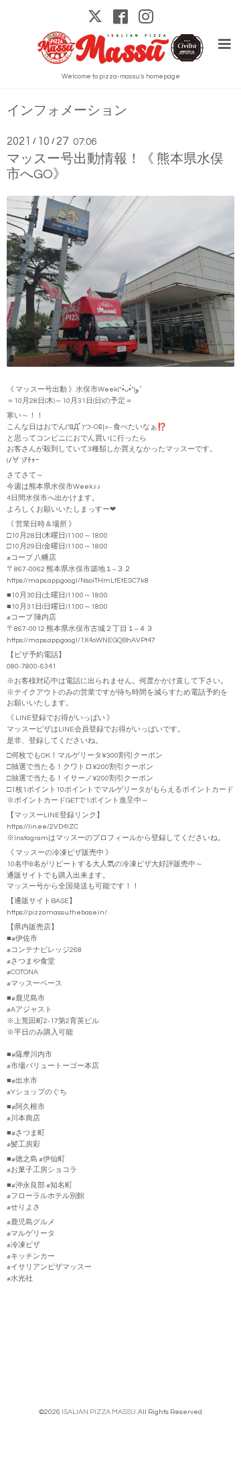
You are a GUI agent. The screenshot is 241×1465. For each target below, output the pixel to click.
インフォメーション (67, 111)
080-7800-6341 (31, 666)
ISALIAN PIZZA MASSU (99, 1411)
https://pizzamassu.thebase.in (55, 912)
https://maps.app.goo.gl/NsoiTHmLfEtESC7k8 (78, 580)
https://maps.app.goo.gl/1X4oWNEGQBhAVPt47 (81, 640)
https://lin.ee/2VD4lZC (42, 826)
